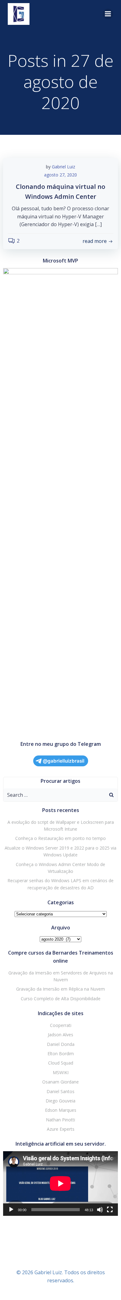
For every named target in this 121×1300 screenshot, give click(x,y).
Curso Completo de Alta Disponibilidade (61, 998)
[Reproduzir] (11, 1209)
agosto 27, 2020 (60, 175)
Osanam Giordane (60, 1082)
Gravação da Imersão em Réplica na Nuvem (60, 989)
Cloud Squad (60, 1063)
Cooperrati (60, 1025)
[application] (60, 1183)
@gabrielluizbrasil (63, 761)
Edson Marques (60, 1110)
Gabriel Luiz (63, 167)
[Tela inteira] (110, 1209)
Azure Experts (60, 1129)
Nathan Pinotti (60, 1120)
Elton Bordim (60, 1053)
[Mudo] (100, 1209)
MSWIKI (61, 1072)
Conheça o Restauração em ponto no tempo (60, 838)
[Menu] (108, 14)
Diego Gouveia (60, 1101)
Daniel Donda (60, 1044)
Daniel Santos (60, 1091)
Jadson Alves (60, 1035)
